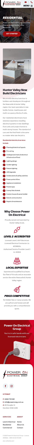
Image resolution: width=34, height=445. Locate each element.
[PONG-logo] (11, 1)
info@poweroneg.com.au (14, 402)
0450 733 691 (10, 399)
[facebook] (5, 386)
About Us (20, 425)
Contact (20, 428)
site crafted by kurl (8, 441)
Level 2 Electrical (9, 422)
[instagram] (11, 386)
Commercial (7, 428)
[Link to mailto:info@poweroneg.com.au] (26, 2)
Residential (7, 425)
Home (19, 422)
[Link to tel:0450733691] (32, 2)
